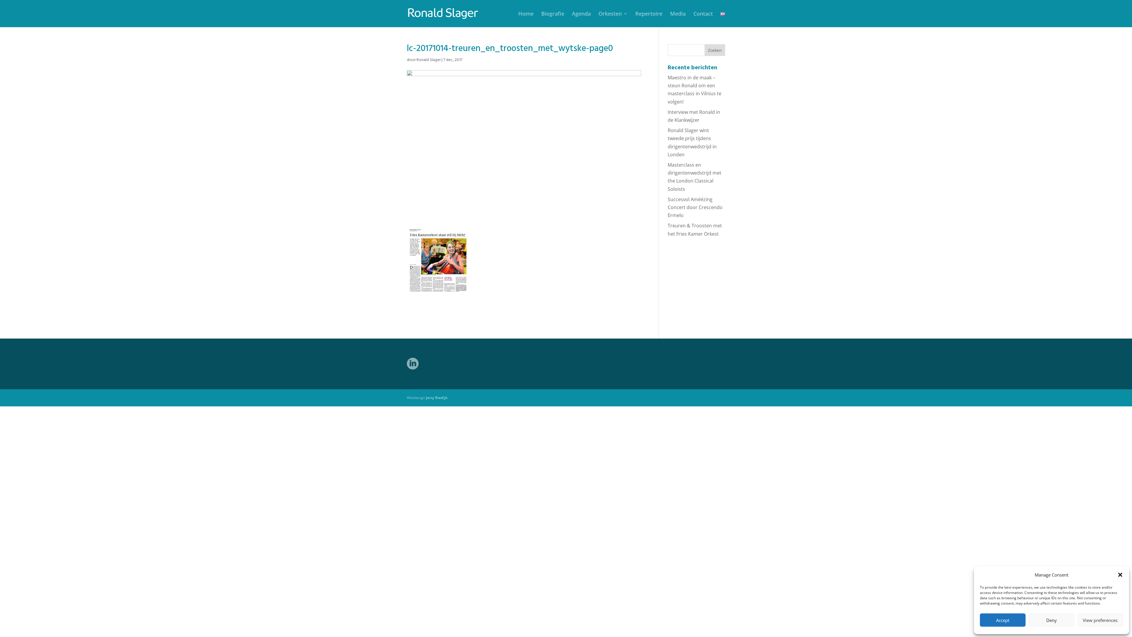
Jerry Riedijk (436, 397)
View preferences (1100, 620)
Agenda (581, 14)
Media (678, 14)
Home (526, 14)
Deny (1051, 620)
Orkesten (610, 14)
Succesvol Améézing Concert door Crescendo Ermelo (695, 207)
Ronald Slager (429, 60)
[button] (1120, 575)
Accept (1002, 620)
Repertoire (648, 14)
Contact (703, 14)
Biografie (552, 14)
